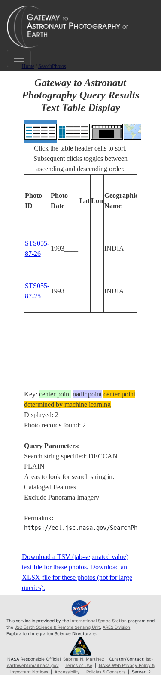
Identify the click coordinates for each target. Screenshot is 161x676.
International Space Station (98, 620)
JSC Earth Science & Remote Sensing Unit (57, 627)
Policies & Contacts (105, 671)
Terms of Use (78, 665)
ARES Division (116, 627)
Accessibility (67, 671)
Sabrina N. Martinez (83, 658)
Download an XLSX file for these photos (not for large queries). (77, 577)
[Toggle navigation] (19, 58)
